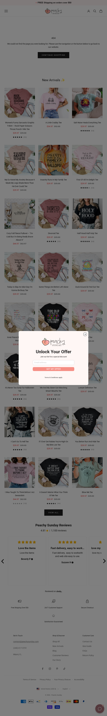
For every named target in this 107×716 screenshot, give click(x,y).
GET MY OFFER (53, 369)
